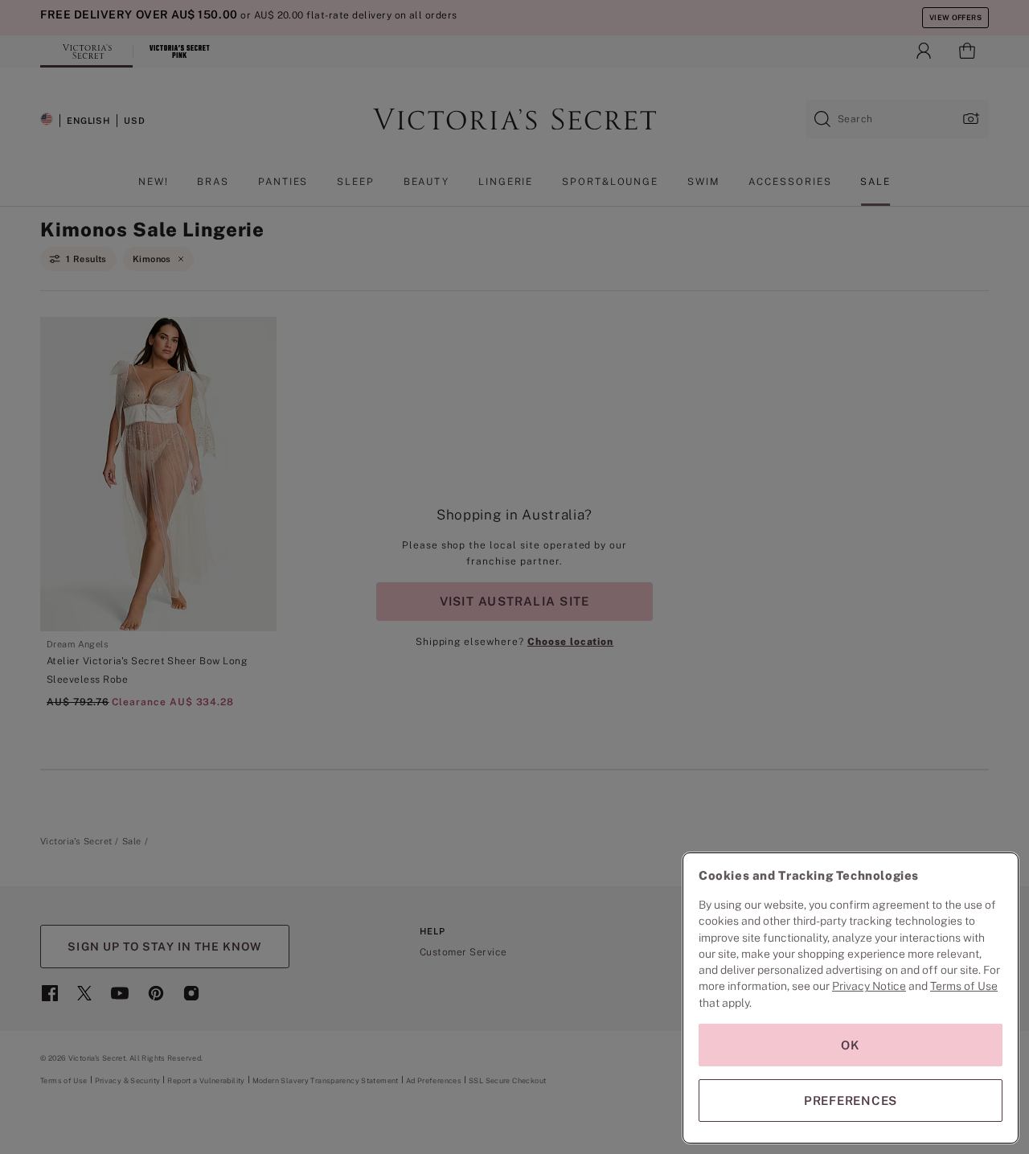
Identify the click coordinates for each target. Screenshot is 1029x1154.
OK (850, 1045)
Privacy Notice (869, 985)
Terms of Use (964, 985)
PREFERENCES (850, 1100)
